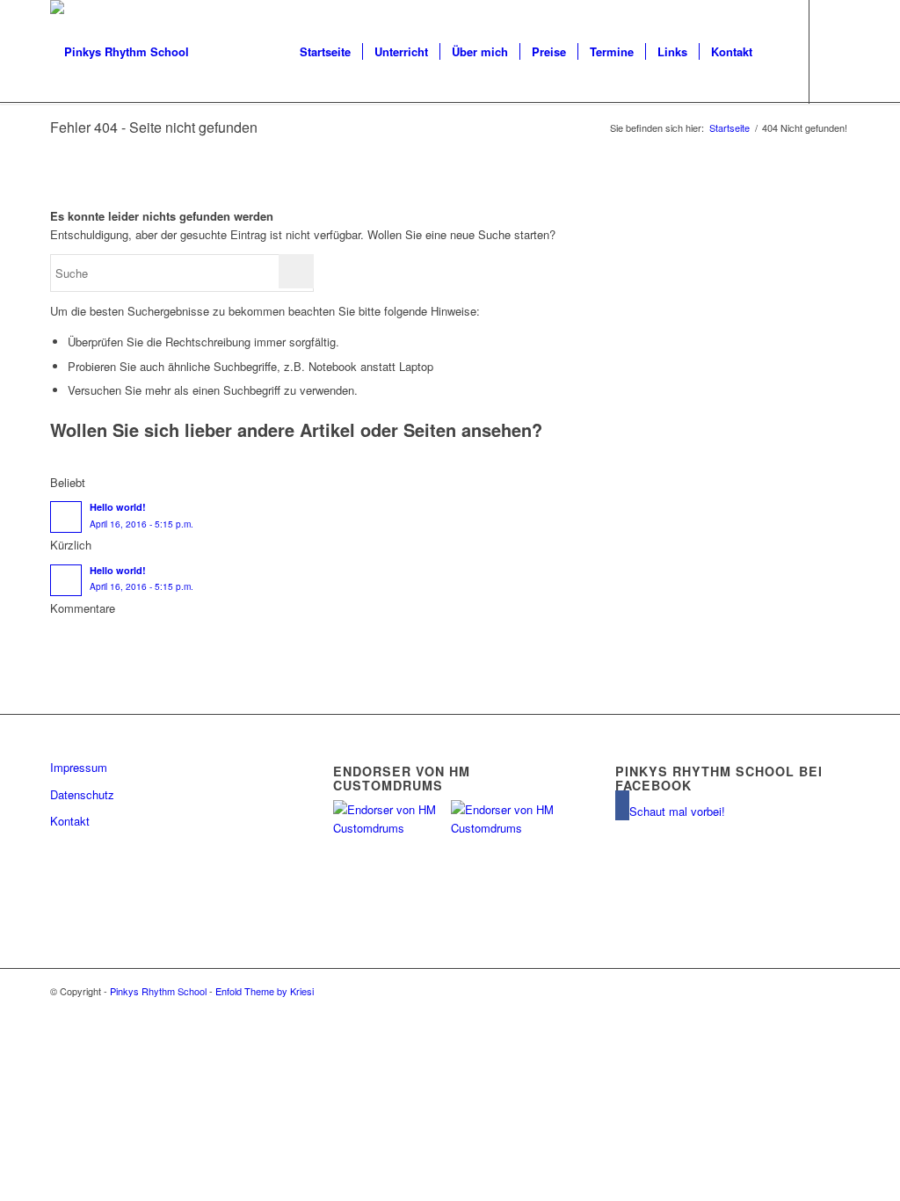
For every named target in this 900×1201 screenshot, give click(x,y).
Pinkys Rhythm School (158, 991)
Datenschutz (82, 794)
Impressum (78, 767)
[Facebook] (837, 51)
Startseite (729, 128)
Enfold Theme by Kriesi (264, 991)
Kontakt (70, 820)
